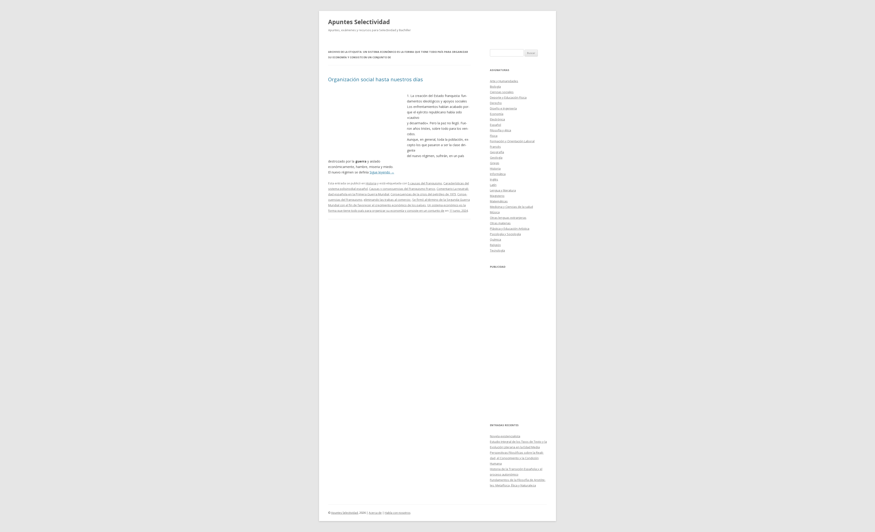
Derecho (496, 103)
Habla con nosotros (397, 513)
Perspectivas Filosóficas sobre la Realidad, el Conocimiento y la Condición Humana (517, 458)
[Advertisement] (367, 121)
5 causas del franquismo (425, 183)
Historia (371, 183)
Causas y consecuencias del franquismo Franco (402, 189)
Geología (496, 157)
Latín (493, 185)
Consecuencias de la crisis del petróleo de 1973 (423, 194)
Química (495, 239)
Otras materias (500, 223)
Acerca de (375, 513)
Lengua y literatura (503, 190)
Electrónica (497, 119)
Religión (495, 245)
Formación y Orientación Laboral (512, 141)
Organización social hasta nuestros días (375, 79)
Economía (496, 114)
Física (493, 136)
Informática (498, 174)
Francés (495, 147)
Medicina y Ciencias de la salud (511, 207)
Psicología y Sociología (505, 234)
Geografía (497, 152)
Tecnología (497, 250)
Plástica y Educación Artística (509, 229)
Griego (494, 163)
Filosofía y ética (500, 130)
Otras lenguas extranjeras (508, 218)
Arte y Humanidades (504, 81)
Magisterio (497, 196)
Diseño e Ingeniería (503, 108)
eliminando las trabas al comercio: (387, 200)
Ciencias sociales (502, 92)
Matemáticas (499, 201)
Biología (495, 86)
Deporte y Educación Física (508, 97)
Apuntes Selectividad (359, 22)
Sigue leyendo (382, 172)
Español (495, 125)
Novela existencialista (505, 436)
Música (495, 212)
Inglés (494, 179)
